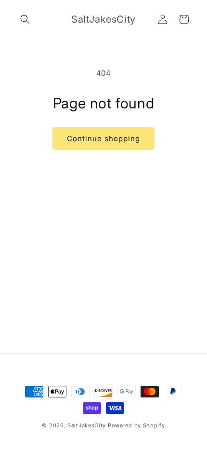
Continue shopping (103, 138)
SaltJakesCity (86, 425)
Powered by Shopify (136, 425)
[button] (25, 19)
